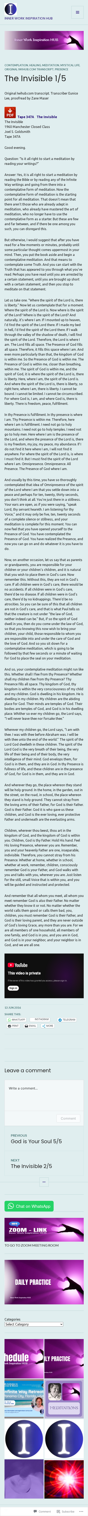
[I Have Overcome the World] (64, 1439)
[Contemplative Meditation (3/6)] (24, 1439)
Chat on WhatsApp (33, 1206)
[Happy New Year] (64, 1479)
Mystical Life (70, 65)
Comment (68, 1118)
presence (61, 69)
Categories (12, 1319)
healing (35, 65)
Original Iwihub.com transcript (29, 69)
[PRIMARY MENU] (77, 12)
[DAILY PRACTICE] (64, 1358)
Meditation (50, 65)
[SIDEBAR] (44, 1182)
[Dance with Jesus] (24, 1479)
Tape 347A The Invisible (37, 117)
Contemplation (16, 65)
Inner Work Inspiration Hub (29, 18)
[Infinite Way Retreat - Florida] (24, 1399)
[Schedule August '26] (24, 1358)
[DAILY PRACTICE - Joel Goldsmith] (64, 1399)
